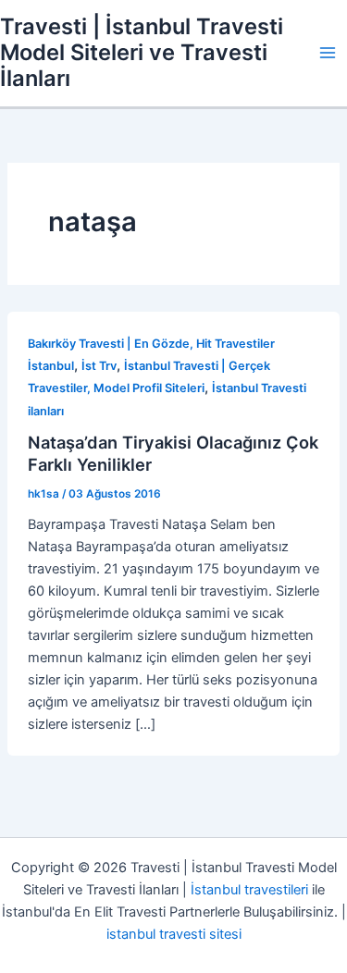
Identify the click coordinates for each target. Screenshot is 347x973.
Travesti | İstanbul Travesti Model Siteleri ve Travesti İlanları (141, 52)
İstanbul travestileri (249, 889)
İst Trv (99, 366)
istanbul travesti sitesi (174, 934)
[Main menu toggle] (327, 52)
